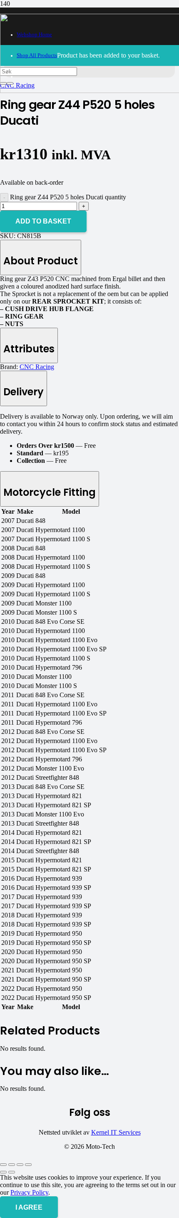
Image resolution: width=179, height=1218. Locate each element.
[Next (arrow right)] (11, 1172)
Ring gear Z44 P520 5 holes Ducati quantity (68, 197)
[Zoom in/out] (3, 1164)
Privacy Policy (29, 1192)
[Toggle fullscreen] (11, 1164)
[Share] (20, 1164)
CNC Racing (37, 366)
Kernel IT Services (116, 1132)
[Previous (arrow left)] (3, 1172)
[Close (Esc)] (28, 1164)
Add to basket (43, 221)
